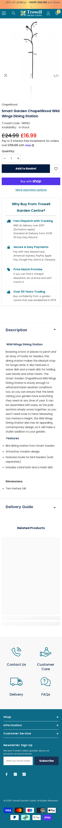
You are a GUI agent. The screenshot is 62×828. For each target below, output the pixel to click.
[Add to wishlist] (56, 168)
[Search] (14, 13)
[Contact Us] (16, 652)
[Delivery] (16, 682)
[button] (31, 92)
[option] (31, 50)
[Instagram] (15, 774)
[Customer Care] (45, 652)
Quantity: (8, 151)
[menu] (4, 13)
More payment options (31, 190)
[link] (31, 618)
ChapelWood (9, 104)
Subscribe (46, 761)
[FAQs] (45, 682)
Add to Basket (26, 169)
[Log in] (48, 13)
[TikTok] (24, 774)
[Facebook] (6, 774)
